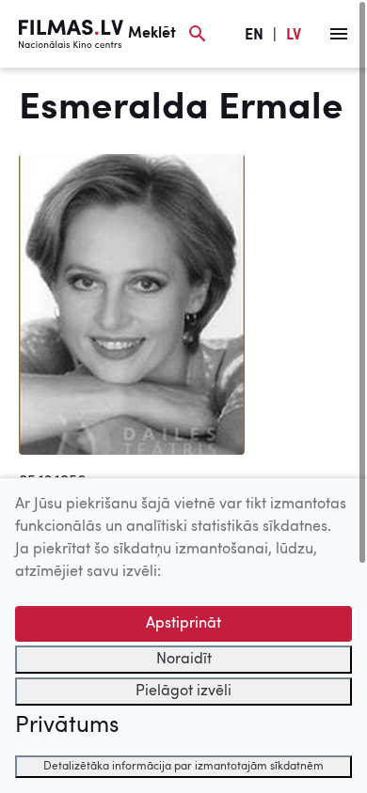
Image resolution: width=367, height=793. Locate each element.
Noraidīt (184, 659)
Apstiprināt (183, 623)
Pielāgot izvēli (183, 691)
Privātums (67, 726)
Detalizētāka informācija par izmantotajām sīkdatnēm (183, 766)
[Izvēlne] (338, 34)
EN (254, 35)
